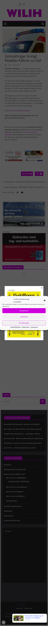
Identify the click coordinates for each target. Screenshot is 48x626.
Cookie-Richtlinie (15, 327)
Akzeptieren (24, 310)
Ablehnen (24, 317)
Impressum (34, 327)
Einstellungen (24, 323)
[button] (44, 300)
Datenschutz (26, 327)
